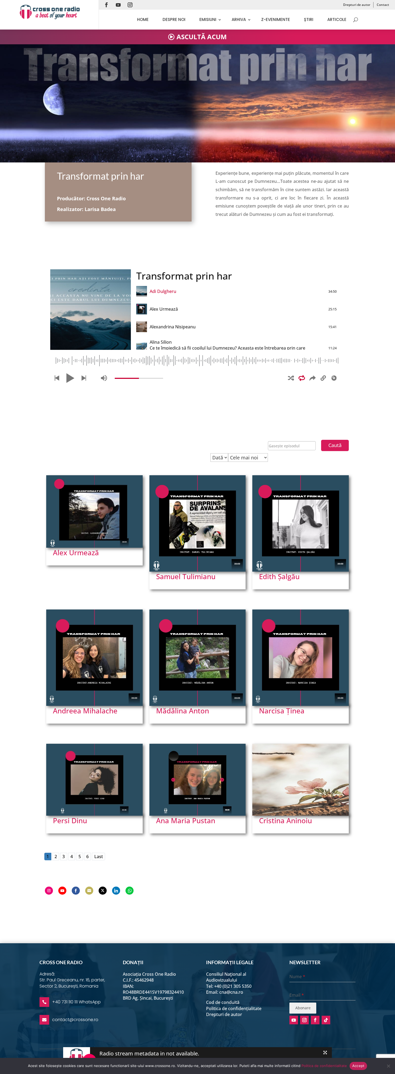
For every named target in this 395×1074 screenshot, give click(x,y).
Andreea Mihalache (85, 711)
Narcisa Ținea (281, 711)
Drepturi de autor (356, 4)
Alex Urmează (76, 552)
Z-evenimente (275, 19)
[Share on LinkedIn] (116, 891)
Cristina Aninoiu (285, 820)
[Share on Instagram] (49, 891)
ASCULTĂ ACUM (202, 36)
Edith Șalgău (279, 576)
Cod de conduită (222, 1002)
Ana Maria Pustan (185, 820)
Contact (383, 4)
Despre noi (174, 19)
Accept (358, 1066)
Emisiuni (207, 19)
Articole (336, 19)
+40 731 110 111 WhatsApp (76, 1002)
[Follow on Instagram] (130, 5)
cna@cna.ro (231, 992)
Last (98, 856)
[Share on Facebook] (76, 891)
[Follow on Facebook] (106, 5)
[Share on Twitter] (103, 891)
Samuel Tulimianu (186, 576)
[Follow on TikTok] (326, 1020)
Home (143, 19)
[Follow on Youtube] (118, 5)
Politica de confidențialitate (233, 1008)
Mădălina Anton (182, 711)
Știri (308, 19)
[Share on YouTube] (62, 891)
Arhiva (239, 19)
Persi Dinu (70, 820)
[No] (388, 1066)
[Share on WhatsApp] (129, 891)
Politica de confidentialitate (324, 1066)
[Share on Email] (89, 891)
